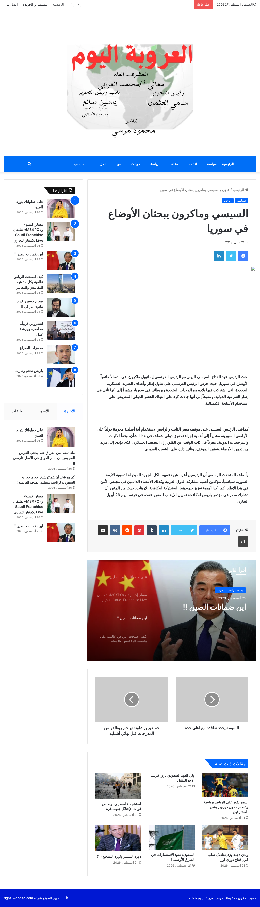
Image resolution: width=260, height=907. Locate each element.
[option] (171, 610)
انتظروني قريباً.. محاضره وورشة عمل (31, 328)
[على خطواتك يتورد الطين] (61, 208)
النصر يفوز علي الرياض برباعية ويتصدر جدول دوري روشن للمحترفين (226, 807)
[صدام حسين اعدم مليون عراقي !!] (61, 307)
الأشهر (44, 411)
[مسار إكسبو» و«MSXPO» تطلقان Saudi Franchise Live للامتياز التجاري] (61, 231)
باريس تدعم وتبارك (29, 370)
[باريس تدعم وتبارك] (61, 377)
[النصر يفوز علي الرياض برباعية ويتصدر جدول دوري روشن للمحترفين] (225, 785)
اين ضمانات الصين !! (213, 606)
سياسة (212, 164)
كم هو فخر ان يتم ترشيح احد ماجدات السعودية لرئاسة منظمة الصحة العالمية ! (136, 4)
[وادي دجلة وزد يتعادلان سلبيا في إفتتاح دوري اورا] (225, 837)
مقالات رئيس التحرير (230, 590)
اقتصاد (192, 164)
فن (119, 164)
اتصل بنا (12, 4)
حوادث (135, 164)
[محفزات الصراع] (61, 354)
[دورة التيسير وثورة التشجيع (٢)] (118, 838)
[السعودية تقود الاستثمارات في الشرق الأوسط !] (172, 837)
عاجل (226, 190)
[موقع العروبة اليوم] (130, 82)
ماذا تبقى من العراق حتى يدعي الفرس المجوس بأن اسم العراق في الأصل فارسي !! (44, 457)
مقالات (173, 164)
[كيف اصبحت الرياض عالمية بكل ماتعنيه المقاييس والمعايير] (61, 283)
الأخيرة (69, 411)
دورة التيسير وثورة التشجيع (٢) (119, 856)
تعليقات (17, 411)
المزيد (102, 164)
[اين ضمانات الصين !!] (61, 260)
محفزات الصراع (31, 348)
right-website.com (18, 898)
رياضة (154, 164)
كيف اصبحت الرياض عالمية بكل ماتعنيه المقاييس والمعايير (28, 281)
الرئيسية (58, 4)
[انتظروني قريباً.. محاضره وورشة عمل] (61, 330)
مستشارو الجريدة (35, 4)
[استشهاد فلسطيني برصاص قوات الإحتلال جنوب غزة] (118, 786)
